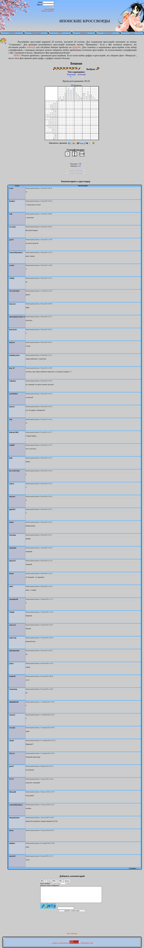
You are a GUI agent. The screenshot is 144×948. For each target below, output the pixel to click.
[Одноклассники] (76, 143)
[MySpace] (87, 143)
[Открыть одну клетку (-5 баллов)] (67, 154)
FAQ (60, 33)
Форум (132, 33)
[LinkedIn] (85, 143)
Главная (12, 33)
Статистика (108, 33)
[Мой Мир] (78, 143)
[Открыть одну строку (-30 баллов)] (82, 154)
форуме (76, 47)
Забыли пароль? (47, 11)
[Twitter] (71, 143)
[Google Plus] (74, 143)
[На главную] (72, 933)
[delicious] (82, 143)
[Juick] (89, 143)
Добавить (84, 33)
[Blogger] (91, 143)
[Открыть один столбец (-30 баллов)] (74, 154)
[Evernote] (93, 143)
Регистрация (49, 9)
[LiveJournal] (80, 143)
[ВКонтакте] (69, 143)
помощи (31, 47)
